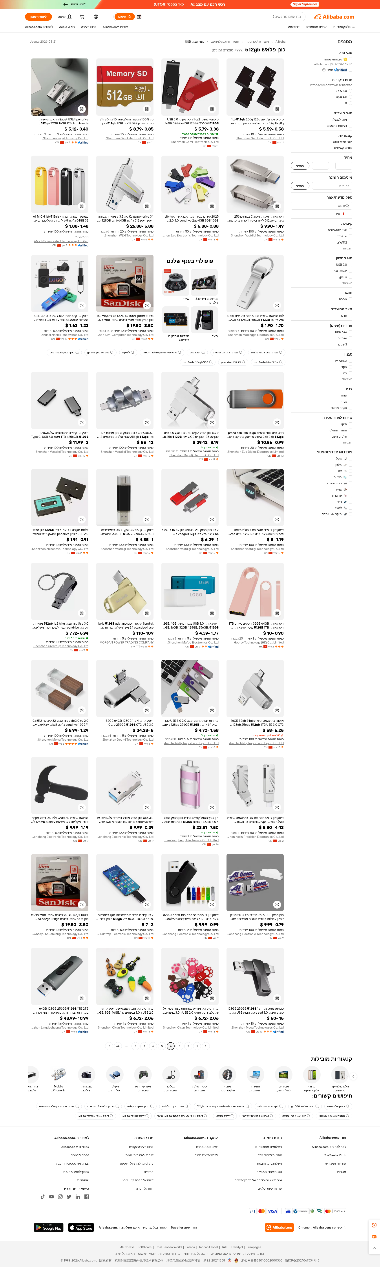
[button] (139, 16)
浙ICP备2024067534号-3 (302, 1260)
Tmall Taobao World (168, 1247)
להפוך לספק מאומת (76, 1172)
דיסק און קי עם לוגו (133, 1116)
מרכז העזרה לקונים (141, 1147)
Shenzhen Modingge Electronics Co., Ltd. (256, 334)
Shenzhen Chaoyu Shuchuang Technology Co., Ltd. (59, 934)
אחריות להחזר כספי (269, 1155)
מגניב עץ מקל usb (173, 1106)
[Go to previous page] (206, 1046)
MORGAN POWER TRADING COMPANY (126, 642)
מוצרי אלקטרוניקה (257, 41)
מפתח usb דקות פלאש (264, 352)
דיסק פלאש (223, 1116)
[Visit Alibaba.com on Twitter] (69, 1196)
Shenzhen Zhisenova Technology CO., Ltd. (59, 549)
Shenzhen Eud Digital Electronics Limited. (255, 451)
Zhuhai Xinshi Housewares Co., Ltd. (64, 334)
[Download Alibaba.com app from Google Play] (49, 1227)
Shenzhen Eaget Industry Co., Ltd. (65, 138)
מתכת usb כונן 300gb (332, 1116)
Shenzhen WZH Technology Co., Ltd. (128, 235)
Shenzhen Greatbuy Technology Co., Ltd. (60, 646)
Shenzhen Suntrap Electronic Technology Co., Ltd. (124, 934)
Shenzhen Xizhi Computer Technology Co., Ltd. (124, 334)
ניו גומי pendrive (231, 362)
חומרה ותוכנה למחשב (225, 41)
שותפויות (83, 1180)
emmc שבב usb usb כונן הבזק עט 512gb (221, 1106)
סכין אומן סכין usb (138, 1106)
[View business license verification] (230, 1260)
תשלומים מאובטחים (268, 1147)
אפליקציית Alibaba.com (115, 1227)
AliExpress (127, 1247)
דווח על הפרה (144, 1188)
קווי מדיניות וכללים (270, 1188)
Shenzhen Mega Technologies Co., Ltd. (257, 1027)
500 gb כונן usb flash (195, 362)
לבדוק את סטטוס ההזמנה (72, 1163)
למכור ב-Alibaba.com (75, 1147)
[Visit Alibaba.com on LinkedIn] (77, 1196)
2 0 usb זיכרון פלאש (294, 1116)
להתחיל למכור (80, 1155)
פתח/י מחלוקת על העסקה (136, 1163)
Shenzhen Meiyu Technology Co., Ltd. (62, 739)
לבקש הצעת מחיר (206, 1155)
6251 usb (195, 352)
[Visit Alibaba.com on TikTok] (42, 1196)
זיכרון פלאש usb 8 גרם (101, 1106)
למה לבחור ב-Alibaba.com (329, 1147)
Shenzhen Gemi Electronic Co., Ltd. (260, 138)
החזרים (148, 1172)
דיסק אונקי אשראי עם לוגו (93, 1116)
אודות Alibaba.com (333, 1137)
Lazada (190, 1247)
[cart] (81, 17)
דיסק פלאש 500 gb (302, 1106)
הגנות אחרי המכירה (269, 1172)
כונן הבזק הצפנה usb (62, 352)
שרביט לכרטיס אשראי (255, 1116)
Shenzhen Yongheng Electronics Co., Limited (190, 840)
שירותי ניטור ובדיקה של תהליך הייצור (258, 1180)
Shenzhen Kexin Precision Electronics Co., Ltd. (255, 836)
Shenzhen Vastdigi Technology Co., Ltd (257, 235)
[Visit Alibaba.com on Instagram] (60, 1196)
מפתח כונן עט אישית (225, 352)
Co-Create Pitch (335, 1155)
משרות (341, 1172)
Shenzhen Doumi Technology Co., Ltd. (127, 739)
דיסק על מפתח (336, 1106)
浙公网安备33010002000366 (261, 1260)
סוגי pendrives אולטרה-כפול (160, 352)
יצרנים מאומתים (207, 1147)
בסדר (300, 166)
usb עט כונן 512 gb (98, 352)
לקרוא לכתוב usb (268, 1106)
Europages (254, 1247)
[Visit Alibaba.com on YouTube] (51, 1196)
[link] (374, 1225)
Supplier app (180, 1227)
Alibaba (280, 41)
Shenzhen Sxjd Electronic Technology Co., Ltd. (190, 235)
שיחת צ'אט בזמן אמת (139, 1155)
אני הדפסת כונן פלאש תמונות (57, 1106)
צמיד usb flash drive (266, 362)
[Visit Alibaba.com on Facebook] (86, 1196)
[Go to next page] (109, 1046)
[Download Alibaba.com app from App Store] (81, 1227)
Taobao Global (208, 1247)
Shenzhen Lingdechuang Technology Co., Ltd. (59, 1027)
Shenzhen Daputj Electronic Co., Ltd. (194, 455)
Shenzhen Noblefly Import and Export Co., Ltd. (255, 743)
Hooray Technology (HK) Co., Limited (259, 642)
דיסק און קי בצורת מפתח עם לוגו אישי (180, 1116)
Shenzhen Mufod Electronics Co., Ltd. (193, 642)
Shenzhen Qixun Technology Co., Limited (191, 1027)
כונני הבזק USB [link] (194, 41)
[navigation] (321, 544)
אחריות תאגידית (335, 1163)
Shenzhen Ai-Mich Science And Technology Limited (59, 241)
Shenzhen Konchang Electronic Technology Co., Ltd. (124, 836)
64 (117, 1046)
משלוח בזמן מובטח (269, 1163)
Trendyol (237, 1247)
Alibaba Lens (322, 1227)
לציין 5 (126, 352)
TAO (224, 1247)
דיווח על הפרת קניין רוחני (137, 1180)
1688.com (145, 1247)
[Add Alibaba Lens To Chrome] (279, 1227)
